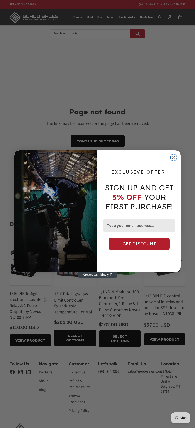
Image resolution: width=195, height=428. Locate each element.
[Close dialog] (173, 157)
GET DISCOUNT (139, 244)
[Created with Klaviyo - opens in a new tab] (97, 275)
